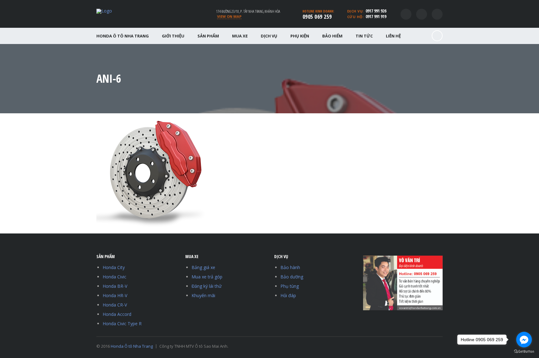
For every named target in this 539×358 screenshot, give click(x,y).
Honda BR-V (115, 286)
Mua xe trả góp (207, 277)
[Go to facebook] (524, 339)
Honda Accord (117, 314)
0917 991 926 (376, 11)
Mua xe (240, 36)
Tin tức (364, 36)
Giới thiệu (173, 36)
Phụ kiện (299, 36)
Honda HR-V (115, 295)
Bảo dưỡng (291, 277)
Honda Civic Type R (122, 323)
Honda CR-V (115, 305)
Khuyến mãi (203, 295)
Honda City (114, 267)
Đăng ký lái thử (206, 286)
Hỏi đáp (288, 295)
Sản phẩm (208, 36)
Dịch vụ (269, 36)
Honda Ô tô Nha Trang (122, 36)
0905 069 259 (317, 16)
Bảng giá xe (203, 267)
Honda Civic (114, 277)
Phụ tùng (289, 286)
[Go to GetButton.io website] (524, 352)
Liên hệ (393, 36)
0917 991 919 (376, 16)
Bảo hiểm (332, 36)
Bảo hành (290, 267)
